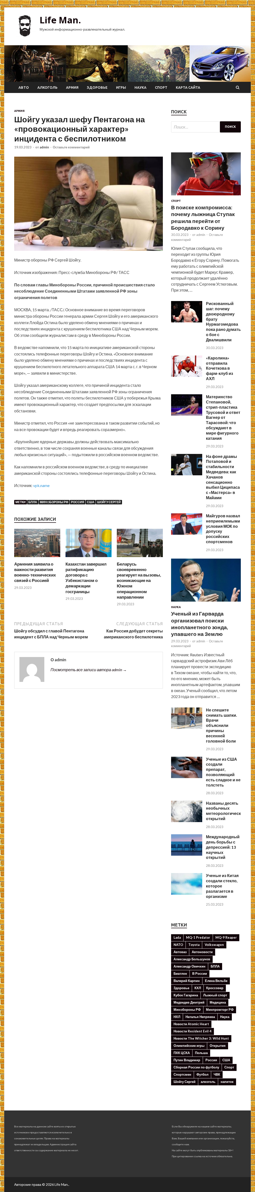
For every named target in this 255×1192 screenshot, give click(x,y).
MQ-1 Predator (198, 937)
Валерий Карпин (187, 981)
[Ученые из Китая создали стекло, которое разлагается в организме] (186, 893)
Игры (121, 87)
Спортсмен (182, 1074)
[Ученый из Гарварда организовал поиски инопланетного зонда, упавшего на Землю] (206, 602)
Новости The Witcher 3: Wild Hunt (201, 1038)
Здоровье (97, 87)
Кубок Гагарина (186, 995)
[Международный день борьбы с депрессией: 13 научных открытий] (186, 854)
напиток (227, 1082)
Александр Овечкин (189, 966)
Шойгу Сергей (109, 502)
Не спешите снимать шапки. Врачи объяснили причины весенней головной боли (221, 725)
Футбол (202, 1074)
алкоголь (208, 1082)
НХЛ (177, 1017)
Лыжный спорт (215, 995)
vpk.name (41, 485)
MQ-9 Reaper (226, 937)
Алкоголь (47, 87)
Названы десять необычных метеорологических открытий (226, 811)
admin (44, 147)
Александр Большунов (192, 959)
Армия (72, 87)
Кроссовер (214, 988)
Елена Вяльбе (216, 981)
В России (199, 973)
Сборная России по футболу (196, 1067)
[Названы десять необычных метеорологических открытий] (186, 820)
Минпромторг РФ (220, 1010)
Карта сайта (188, 87)
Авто (23, 87)
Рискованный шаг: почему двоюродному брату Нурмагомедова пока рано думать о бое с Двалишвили (223, 321)
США (90, 502)
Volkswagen (214, 945)
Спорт (161, 87)
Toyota (193, 945)
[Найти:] (206, 126)
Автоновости (202, 952)
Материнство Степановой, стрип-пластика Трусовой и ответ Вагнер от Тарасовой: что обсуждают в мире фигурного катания (223, 417)
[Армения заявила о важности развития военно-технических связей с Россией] (37, 558)
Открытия (218, 1046)
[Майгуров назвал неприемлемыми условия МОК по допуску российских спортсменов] (186, 533)
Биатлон (180, 973)
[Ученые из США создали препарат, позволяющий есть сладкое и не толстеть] (186, 776)
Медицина (218, 1002)
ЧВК (217, 1074)
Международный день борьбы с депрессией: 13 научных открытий (223, 847)
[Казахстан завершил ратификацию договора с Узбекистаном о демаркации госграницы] (88, 558)
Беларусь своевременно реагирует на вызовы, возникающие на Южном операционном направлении (139, 580)
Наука (140, 87)
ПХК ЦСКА (182, 1053)
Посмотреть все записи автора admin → (89, 669)
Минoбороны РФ (54, 502)
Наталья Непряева (200, 1017)
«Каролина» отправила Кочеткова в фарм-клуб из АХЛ (219, 368)
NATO (178, 945)
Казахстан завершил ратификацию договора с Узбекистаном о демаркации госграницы (86, 577)
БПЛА (32, 502)
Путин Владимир (187, 1060)
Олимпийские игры (189, 1046)
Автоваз (180, 952)
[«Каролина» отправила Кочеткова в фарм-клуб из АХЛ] (186, 375)
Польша (201, 1053)
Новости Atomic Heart (191, 1024)
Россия (77, 502)
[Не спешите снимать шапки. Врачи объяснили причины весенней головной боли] (186, 727)
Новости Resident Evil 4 (192, 1031)
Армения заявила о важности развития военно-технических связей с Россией (35, 572)
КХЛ (197, 988)
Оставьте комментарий (71, 147)
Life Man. (60, 20)
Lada (177, 937)
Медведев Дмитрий (189, 1002)
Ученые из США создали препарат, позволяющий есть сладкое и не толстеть (223, 772)
